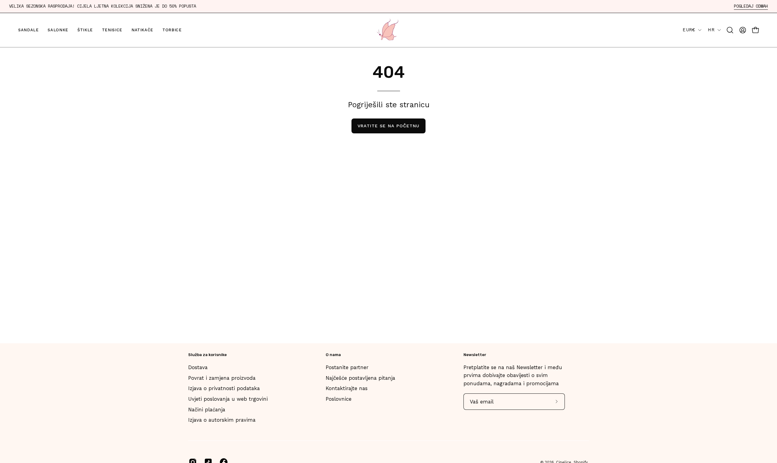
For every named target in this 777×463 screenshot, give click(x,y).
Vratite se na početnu (389, 125)
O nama (333, 354)
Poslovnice (338, 399)
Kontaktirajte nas (347, 388)
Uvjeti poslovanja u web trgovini (228, 399)
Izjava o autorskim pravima (222, 420)
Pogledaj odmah (751, 6)
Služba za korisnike (207, 354)
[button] (730, 30)
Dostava (198, 367)
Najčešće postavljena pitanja (360, 378)
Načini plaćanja (206, 409)
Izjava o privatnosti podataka (224, 388)
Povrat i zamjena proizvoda (222, 378)
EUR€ (689, 30)
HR (711, 30)
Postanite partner (347, 367)
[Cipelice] (388, 30)
